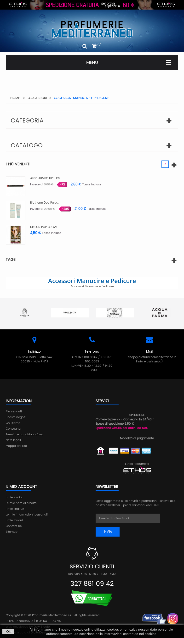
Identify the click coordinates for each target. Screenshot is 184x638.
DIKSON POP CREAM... (44, 227)
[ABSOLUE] (25, 312)
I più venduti (18, 164)
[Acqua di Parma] (160, 312)
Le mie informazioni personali (27, 514)
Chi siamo (13, 423)
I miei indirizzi (15, 509)
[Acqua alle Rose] (115, 312)
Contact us (14, 526)
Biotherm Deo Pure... (44, 202)
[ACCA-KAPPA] (70, 312)
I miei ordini (14, 497)
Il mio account (21, 486)
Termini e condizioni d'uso (24, 434)
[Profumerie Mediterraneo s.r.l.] (92, 29)
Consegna (13, 429)
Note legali (13, 440)
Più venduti (14, 411)
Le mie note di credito (21, 503)
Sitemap (11, 532)
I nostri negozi (16, 417)
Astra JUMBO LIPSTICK (45, 178)
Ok (8, 631)
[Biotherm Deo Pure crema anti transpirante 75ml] (15, 210)
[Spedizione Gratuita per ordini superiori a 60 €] (92, 5)
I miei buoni (14, 520)
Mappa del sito (16, 446)
